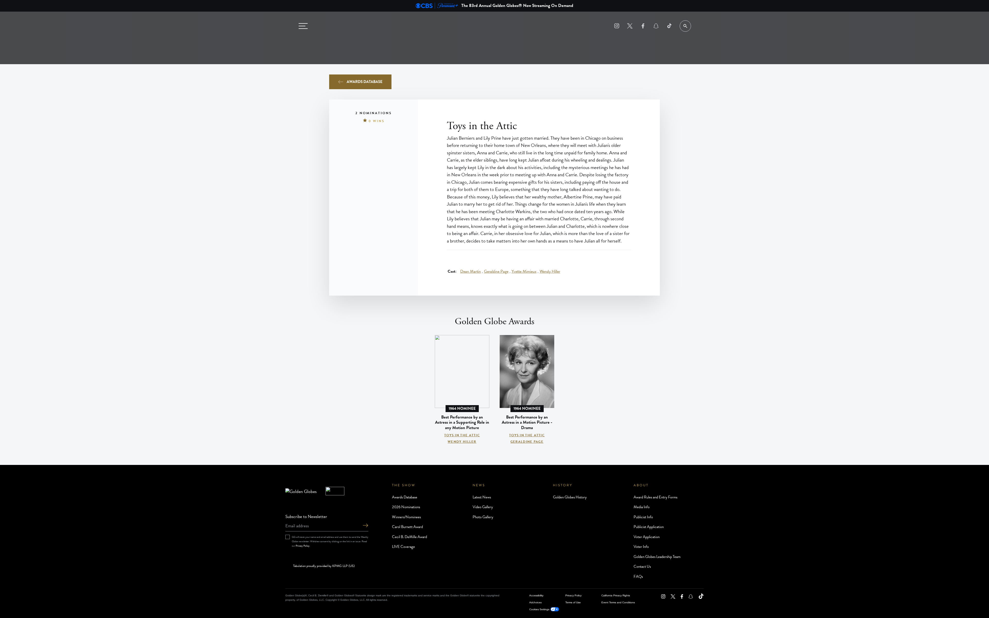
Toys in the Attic (462, 435)
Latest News (482, 497)
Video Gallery (483, 507)
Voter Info (641, 546)
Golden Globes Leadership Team (657, 556)
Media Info (642, 507)
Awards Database (364, 82)
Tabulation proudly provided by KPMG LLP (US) (324, 566)
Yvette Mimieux (523, 271)
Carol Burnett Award (407, 527)
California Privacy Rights (615, 595)
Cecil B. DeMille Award (409, 537)
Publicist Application (649, 527)
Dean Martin (470, 271)
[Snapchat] (656, 26)
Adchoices (535, 602)
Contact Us (642, 566)
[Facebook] (643, 26)
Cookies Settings (539, 609)
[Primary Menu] (303, 26)
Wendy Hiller (550, 271)
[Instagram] (616, 26)
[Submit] (365, 526)
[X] (630, 26)
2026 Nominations (406, 507)
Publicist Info (643, 517)
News (479, 485)
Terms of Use (573, 602)
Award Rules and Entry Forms (655, 497)
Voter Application (647, 537)
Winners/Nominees (406, 517)
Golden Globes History (570, 497)
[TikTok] (669, 26)
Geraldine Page (496, 271)
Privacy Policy (303, 546)
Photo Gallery (483, 517)
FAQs (638, 576)
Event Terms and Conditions (618, 602)
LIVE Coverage (403, 546)
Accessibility (536, 595)
